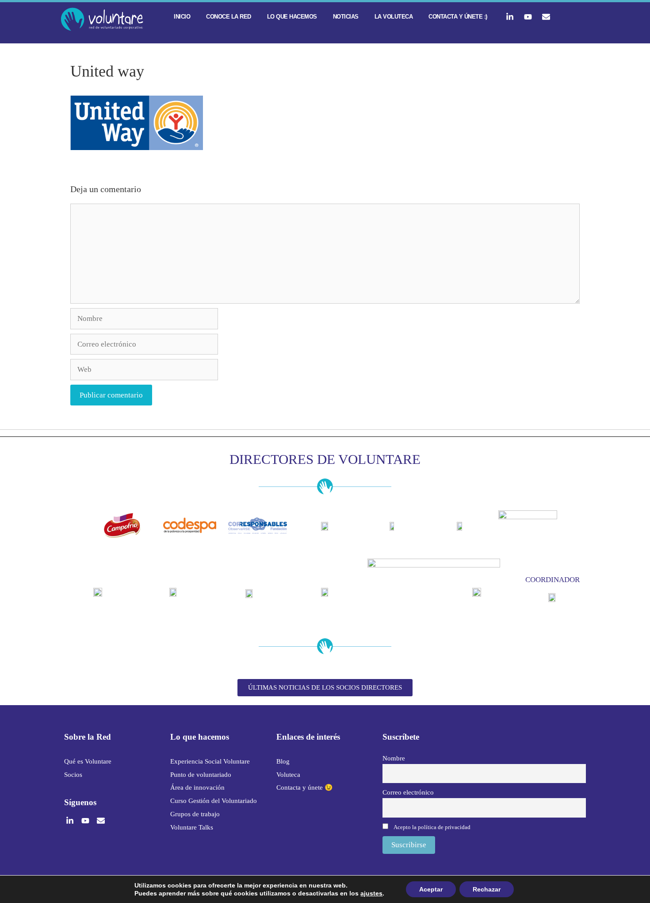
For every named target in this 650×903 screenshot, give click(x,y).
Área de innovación (197, 787)
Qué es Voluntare (87, 761)
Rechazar (487, 889)
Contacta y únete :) (457, 16)
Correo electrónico (408, 792)
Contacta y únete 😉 (304, 787)
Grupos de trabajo (195, 814)
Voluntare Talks (191, 827)
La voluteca (394, 16)
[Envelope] (546, 17)
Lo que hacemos (292, 16)
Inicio (182, 16)
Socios (73, 774)
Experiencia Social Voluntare (210, 761)
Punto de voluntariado (200, 774)
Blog (283, 761)
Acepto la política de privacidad (432, 827)
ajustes (371, 893)
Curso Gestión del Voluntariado (213, 800)
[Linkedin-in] (510, 17)
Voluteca (288, 774)
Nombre (393, 758)
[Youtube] (528, 17)
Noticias (346, 16)
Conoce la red (228, 16)
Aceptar (431, 889)
